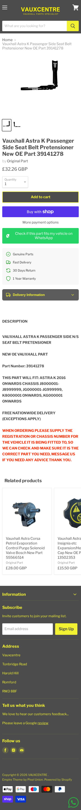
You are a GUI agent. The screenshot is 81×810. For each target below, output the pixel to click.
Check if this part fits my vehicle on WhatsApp (43, 235)
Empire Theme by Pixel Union (22, 779)
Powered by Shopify (58, 779)
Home (7, 40)
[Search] (73, 26)
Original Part (17, 161)
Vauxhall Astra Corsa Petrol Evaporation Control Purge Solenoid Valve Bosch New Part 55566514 (25, 548)
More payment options (40, 222)
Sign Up (66, 628)
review (43, 723)
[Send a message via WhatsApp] (73, 802)
